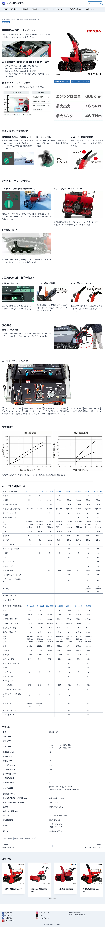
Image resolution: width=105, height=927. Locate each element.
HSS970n (59, 491)
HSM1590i (69, 606)
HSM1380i (30, 606)
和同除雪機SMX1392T (13, 889)
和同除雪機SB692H (8, 846)
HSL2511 (78, 606)
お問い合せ (90, 9)
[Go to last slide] (4, 880)
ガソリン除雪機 (18, 838)
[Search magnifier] (101, 3)
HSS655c (29, 491)
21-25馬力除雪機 (7, 838)
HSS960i (69, 491)
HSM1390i (40, 606)
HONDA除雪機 (5, 22)
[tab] (49, 898)
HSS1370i (78, 491)
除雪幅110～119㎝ (30, 838)
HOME (5, 9)
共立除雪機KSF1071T (65, 889)
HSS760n (49, 491)
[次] (100, 880)
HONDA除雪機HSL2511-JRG (94, 846)
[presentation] (13, 874)
